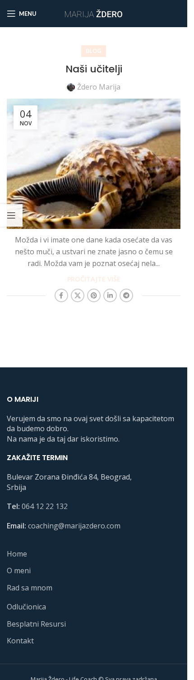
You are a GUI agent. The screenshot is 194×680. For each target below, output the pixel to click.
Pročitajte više (93, 279)
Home (17, 554)
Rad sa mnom (29, 588)
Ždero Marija (98, 87)
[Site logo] (94, 13)
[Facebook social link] (61, 295)
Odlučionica (26, 607)
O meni (19, 570)
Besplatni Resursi (36, 624)
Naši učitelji (93, 69)
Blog (94, 51)
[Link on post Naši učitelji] (93, 164)
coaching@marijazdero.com (74, 526)
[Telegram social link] (126, 295)
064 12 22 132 (45, 506)
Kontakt (20, 641)
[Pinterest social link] (94, 295)
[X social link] (77, 295)
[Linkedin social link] (110, 295)
